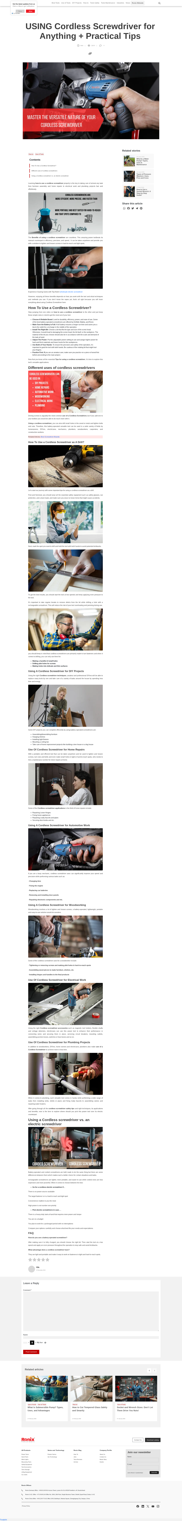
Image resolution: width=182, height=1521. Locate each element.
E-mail (129, 1464)
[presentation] (149, 1370)
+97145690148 (41, 1494)
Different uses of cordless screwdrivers (44, 171)
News (128, 3)
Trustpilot (3, 1520)
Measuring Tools (26, 1462)
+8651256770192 (42, 1498)
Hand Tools (24, 1457)
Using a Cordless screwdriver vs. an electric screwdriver (50, 176)
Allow (30, 11)
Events (102, 1462)
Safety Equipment (26, 1464)
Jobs (75, 1457)
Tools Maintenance (108, 3)
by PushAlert (16, 13)
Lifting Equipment (26, 1472)
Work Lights (24, 1459)
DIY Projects (77, 3)
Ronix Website (137, 3)
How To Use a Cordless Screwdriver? (43, 166)
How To (76, 1454)
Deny (20, 11)
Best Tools (56, 3)
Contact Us (138, 1440)
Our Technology (52, 1457)
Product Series (52, 1454)
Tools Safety (94, 3)
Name (25, 1335)
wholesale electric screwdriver (71, 292)
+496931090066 (43, 1490)
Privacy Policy (26, 1506)
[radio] (30, 1260)
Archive (76, 1462)
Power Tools (25, 1454)
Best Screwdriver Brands (50, 437)
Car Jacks (24, 1474)
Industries (120, 3)
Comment (27, 1290)
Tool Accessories (26, 1467)
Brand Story (103, 1459)
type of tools (32, 1404)
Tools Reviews (78, 1459)
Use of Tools (65, 3)
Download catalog (153, 1440)
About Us (102, 1454)
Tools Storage (25, 1469)
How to (85, 3)
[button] (159, 3)
